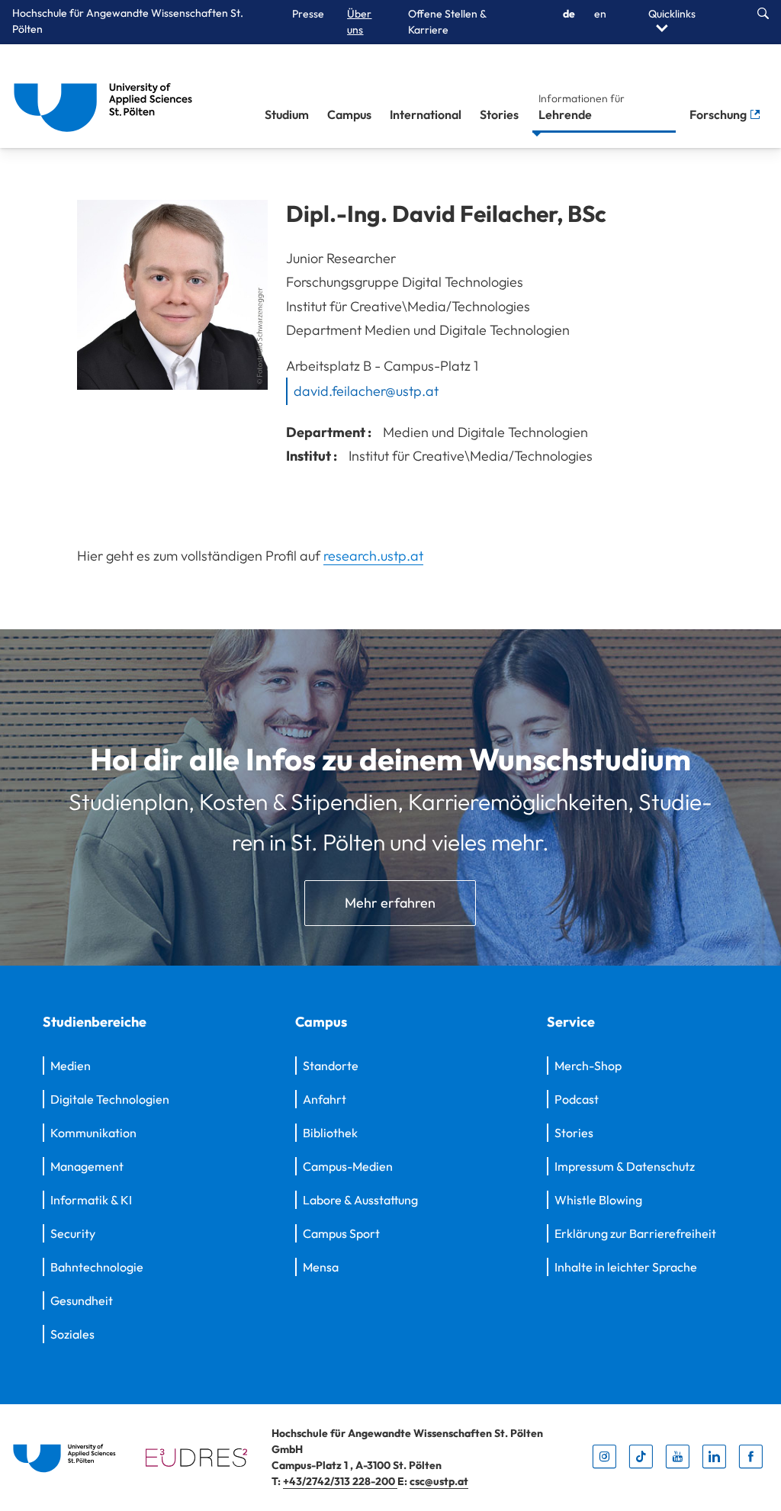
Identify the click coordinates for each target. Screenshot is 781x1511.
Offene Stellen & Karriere (447, 22)
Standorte (330, 1065)
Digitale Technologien (109, 1099)
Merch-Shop (588, 1065)
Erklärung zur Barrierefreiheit (635, 1233)
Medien (70, 1065)
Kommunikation (93, 1132)
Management (87, 1166)
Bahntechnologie (96, 1267)
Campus (349, 114)
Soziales (72, 1334)
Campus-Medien (348, 1166)
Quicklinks (672, 14)
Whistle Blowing (598, 1199)
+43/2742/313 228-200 (340, 1481)
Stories (499, 114)
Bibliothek (330, 1132)
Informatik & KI (91, 1199)
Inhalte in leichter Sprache (625, 1267)
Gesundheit (81, 1300)
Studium (287, 114)
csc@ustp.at (439, 1481)
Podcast (576, 1099)
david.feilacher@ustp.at (366, 391)
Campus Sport (341, 1233)
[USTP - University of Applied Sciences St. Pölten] (107, 96)
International (425, 114)
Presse (308, 14)
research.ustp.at (373, 555)
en (600, 14)
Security (72, 1233)
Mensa (321, 1267)
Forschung (719, 114)
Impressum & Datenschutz (624, 1166)
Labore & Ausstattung (360, 1199)
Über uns (359, 22)
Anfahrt (324, 1099)
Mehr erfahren (390, 902)
